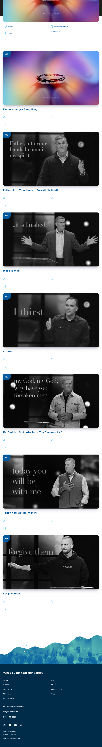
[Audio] (5, 125)
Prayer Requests (10, 712)
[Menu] (96, 10)
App (53, 680)
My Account (56, 689)
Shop (53, 685)
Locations (7, 689)
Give (53, 694)
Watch (6, 685)
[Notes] (4, 117)
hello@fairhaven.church (13, 707)
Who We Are (8, 698)
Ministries (7, 694)
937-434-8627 (9, 717)
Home (5, 680)
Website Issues (9, 735)
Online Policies (9, 732)
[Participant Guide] (52, 117)
